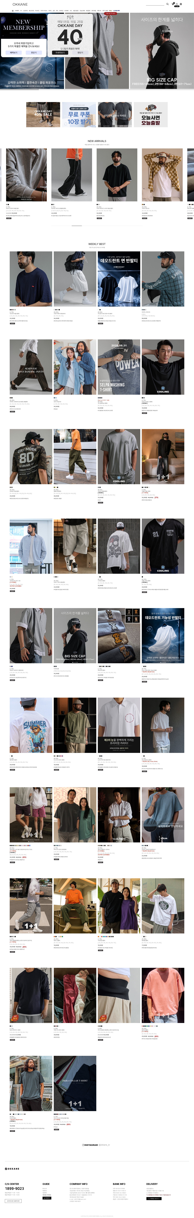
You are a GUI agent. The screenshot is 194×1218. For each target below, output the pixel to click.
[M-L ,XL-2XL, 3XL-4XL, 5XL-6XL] (107, 762)
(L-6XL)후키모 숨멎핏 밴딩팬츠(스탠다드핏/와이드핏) (108, 1029)
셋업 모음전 (75, 10)
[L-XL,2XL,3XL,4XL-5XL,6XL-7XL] (151, 763)
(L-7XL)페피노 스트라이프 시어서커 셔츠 (104, 207)
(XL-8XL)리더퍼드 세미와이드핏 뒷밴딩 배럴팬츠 (19, 401)
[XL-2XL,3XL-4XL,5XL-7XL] (105, 583)
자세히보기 (60, 52)
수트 (71, 10)
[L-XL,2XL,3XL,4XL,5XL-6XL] (149, 210)
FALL (110, 10)
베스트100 (31, 10)
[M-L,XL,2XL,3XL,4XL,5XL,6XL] (106, 316)
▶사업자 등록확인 (90, 1193)
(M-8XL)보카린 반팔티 (16, 1119)
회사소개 (45, 1188)
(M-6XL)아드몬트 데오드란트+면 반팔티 (105, 312)
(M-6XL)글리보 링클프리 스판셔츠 (104, 849)
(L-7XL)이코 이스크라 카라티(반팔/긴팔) (61, 1118)
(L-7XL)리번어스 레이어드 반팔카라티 (16, 669)
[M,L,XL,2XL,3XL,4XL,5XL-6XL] (18, 854)
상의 (54, 10)
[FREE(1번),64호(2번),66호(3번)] (62, 671)
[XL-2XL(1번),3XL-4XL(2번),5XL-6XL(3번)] (21, 493)
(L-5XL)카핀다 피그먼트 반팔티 (59, 1029)
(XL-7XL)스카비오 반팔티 (101, 580)
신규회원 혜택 (116, 10)
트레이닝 (61, 10)
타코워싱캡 (56, 669)
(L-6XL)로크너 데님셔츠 (57, 401)
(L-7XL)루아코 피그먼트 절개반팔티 (60, 848)
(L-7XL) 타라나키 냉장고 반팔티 (147, 402)
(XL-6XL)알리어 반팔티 (145, 1030)
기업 (114, 1195)
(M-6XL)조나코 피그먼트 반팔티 (59, 759)
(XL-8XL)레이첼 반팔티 (145, 939)
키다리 (44, 10)
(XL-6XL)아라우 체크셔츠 (9, 207)
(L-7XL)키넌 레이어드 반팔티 (149, 760)
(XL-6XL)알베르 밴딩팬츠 (57, 490)
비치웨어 (66, 10)
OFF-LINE (105, 10)
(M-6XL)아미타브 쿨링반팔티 (102, 491)
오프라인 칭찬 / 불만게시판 (13, 1201)
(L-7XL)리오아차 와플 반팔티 (14, 312)
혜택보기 (13, 52)
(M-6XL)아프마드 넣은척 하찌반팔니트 (149, 849)
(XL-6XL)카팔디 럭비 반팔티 (146, 581)
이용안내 (45, 1190)
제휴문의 (47, 1198)
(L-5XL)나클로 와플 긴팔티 (146, 491)
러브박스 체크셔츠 (146, 312)
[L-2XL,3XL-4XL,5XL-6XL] (61, 404)
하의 (57, 10)
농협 (114, 1190)
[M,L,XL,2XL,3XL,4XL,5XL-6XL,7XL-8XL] (20, 1123)
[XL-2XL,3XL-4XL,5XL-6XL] (13, 210)
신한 (114, 1188)
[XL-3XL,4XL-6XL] (59, 316)
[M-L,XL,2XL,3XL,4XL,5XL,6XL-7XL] (151, 674)
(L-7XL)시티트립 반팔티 (101, 939)
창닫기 (80, 52)
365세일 (93, 10)
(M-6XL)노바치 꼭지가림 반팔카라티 (104, 759)
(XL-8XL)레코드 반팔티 (57, 939)
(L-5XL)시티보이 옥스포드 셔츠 (15, 581)
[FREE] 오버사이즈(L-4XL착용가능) (148, 315)
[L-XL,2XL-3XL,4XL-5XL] (148, 495)
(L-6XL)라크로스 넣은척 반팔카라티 (148, 207)
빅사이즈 (37, 10)
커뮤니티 (99, 10)
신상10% (25, 10)
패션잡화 (88, 10)
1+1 (21, 10)
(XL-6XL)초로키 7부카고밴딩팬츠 (59, 581)
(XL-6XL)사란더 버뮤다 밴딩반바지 (59, 312)
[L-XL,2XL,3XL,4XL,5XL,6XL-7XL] (63, 1122)
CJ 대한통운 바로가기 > (154, 1198)
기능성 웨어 (82, 10)
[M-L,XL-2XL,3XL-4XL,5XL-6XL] (106, 495)
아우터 (49, 10)
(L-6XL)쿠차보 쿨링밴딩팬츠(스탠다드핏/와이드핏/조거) (21, 940)
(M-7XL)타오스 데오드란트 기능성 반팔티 (149, 670)
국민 (114, 1193)
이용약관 (45, 1193)
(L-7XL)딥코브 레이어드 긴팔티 (15, 1029)
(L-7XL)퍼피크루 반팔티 (55, 207)
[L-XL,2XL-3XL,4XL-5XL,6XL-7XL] (60, 210)
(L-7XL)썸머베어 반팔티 (13, 759)
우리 (114, 1197)
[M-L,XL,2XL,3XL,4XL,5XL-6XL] (62, 762)
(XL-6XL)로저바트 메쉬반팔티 (14, 490)
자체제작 (17, 10)
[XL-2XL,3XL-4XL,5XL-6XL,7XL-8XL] (20, 404)
